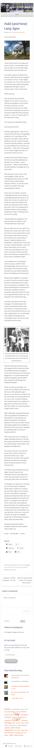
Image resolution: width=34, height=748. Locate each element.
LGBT (16, 720)
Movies (18, 723)
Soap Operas (22, 725)
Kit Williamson (22, 717)
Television (9, 730)
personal (25, 567)
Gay (17, 714)
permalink (13, 569)
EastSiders (11, 712)
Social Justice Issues (12, 728)
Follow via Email (11, 661)
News (27, 723)
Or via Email (9, 640)
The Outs (17, 730)
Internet (14, 717)
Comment (26, 611)
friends (9, 567)
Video (11, 735)
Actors (7, 709)
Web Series (18, 735)
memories (16, 567)
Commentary (15, 709)
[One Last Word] (17, 7)
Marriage (7, 723)
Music (22, 723)
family (5, 567)
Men (13, 723)
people (21, 567)
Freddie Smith (8, 715)
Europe (18, 711)
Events (23, 712)
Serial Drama (13, 725)
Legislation (8, 720)
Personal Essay (20, 565)
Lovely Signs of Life (17, 698)
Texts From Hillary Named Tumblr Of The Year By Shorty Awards (24, 580)
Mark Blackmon (21, 32)
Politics (6, 725)
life (12, 567)
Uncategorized (19, 732)
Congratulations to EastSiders (19, 681)
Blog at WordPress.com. (9, 743)
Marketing (24, 720)
